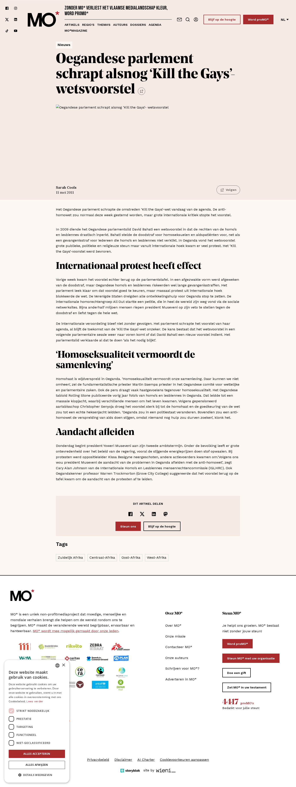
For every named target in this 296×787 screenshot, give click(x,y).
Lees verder (34, 701)
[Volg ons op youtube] (15, 31)
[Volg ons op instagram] (15, 8)
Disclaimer (123, 760)
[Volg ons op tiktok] (7, 31)
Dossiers (138, 24)
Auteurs (120, 24)
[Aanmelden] (196, 19)
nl (283, 20)
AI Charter (146, 760)
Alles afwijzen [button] (37, 765)
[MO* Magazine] (43, 19)
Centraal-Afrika (102, 557)
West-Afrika (156, 557)
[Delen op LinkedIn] (153, 514)
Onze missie (175, 636)
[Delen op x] (142, 514)
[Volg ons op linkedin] (15, 19)
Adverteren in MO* (181, 679)
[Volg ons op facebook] (7, 8)
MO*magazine (76, 30)
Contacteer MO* (178, 647)
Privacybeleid (98, 760)
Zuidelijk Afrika (70, 557)
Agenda (155, 24)
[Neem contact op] (179, 19)
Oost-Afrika (131, 557)
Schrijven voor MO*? (182, 668)
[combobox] (57, 665)
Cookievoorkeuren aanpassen (184, 760)
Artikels (72, 24)
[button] (37, 775)
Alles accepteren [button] (36, 754)
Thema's (104, 24)
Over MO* (173, 625)
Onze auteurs (176, 658)
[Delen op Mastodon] (165, 514)
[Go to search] (187, 19)
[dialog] (36, 721)
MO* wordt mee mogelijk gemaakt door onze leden (75, 631)
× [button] (63, 665)
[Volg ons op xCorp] (7, 19)
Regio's (88, 24)
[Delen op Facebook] (130, 514)
